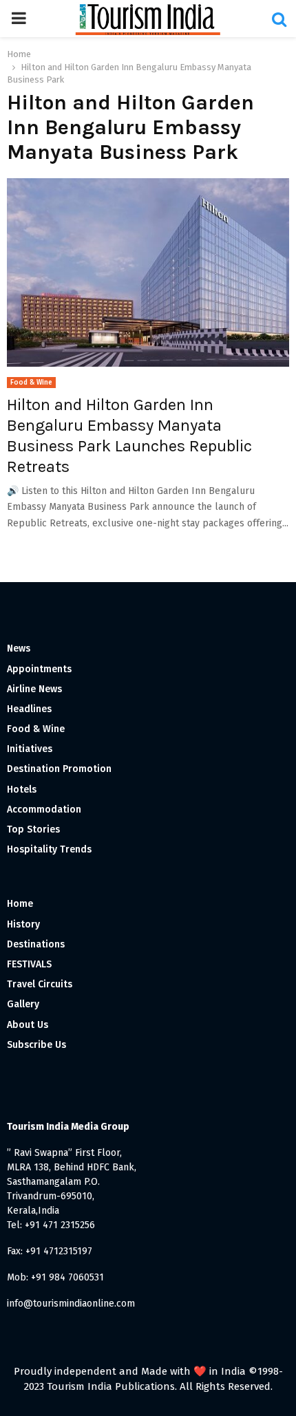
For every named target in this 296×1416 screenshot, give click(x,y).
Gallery (23, 1004)
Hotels (21, 789)
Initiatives (29, 749)
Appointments (39, 669)
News (18, 648)
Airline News (34, 689)
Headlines (29, 709)
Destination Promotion (59, 769)
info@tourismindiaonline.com (71, 1303)
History (23, 924)
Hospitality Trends (49, 849)
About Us (27, 1025)
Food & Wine (31, 382)
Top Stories (33, 829)
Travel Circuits (39, 984)
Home (20, 904)
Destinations (36, 944)
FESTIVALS (29, 964)
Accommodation (44, 809)
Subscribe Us (36, 1045)
